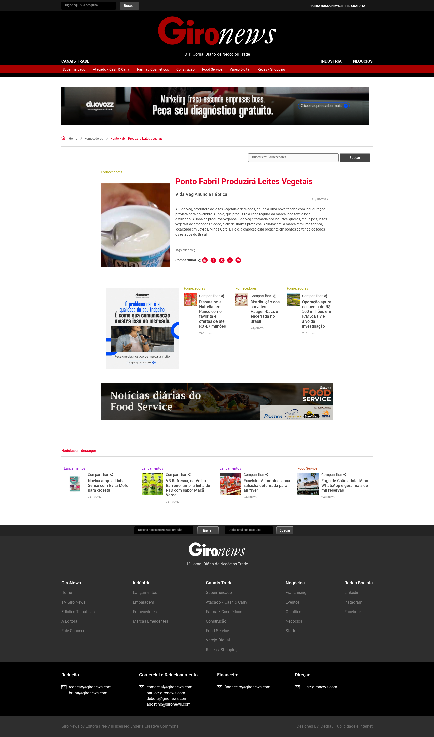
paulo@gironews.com (166, 692)
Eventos (293, 602)
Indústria (331, 61)
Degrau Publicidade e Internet (347, 726)
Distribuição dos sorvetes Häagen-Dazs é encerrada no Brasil (265, 312)
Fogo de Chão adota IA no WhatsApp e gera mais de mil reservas (344, 485)
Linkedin (351, 592)
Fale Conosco (73, 630)
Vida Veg (189, 250)
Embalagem (143, 602)
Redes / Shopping (271, 69)
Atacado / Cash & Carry (111, 69)
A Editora (69, 621)
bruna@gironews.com (88, 692)
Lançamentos (74, 468)
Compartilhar (210, 296)
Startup (292, 630)
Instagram (353, 602)
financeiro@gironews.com (247, 687)
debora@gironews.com (167, 698)
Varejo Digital (240, 69)
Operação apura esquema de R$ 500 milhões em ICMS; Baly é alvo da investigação (316, 314)
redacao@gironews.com (90, 687)
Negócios (363, 61)
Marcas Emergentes (150, 621)
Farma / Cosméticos (153, 69)
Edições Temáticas (78, 611)
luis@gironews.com (319, 687)
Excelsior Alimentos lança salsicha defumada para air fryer (267, 485)
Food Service (212, 69)
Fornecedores (94, 138)
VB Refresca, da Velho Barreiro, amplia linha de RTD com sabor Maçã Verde (188, 488)
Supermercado (74, 69)
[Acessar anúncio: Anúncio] (215, 106)
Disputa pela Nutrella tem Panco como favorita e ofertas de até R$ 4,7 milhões (212, 314)
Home (73, 138)
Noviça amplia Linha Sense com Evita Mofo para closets (108, 485)
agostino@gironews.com (169, 704)
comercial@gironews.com (169, 687)
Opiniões (293, 611)
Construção (185, 69)
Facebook (353, 611)
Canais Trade (75, 61)
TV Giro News (73, 602)
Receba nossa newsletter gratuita (337, 6)
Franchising (296, 592)
